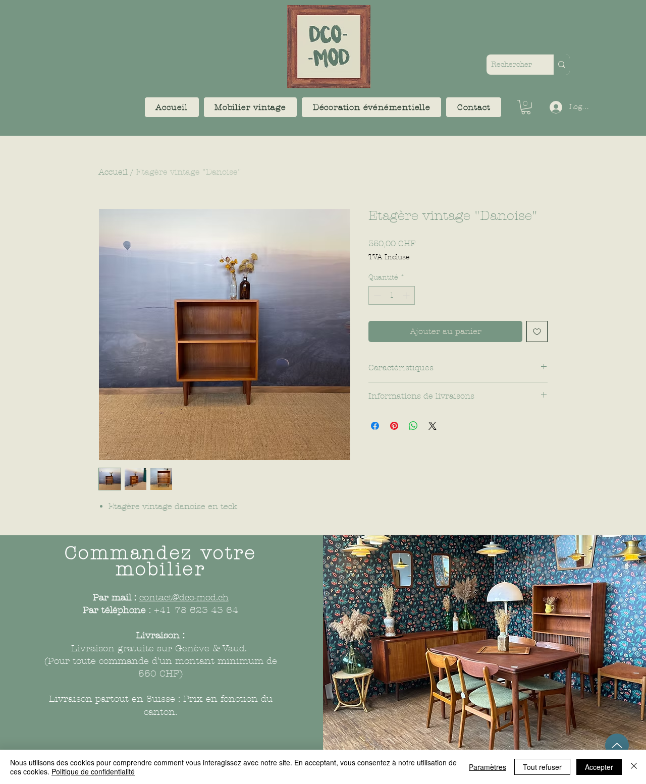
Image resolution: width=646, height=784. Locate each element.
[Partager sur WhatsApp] (413, 426)
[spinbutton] (392, 295)
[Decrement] (376, 295)
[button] (250, 107)
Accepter (599, 767)
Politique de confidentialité (93, 771)
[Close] (634, 767)
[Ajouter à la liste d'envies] (537, 331)
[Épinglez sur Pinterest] (394, 426)
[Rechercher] (562, 64)
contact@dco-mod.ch (184, 597)
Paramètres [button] (487, 767)
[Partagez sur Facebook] (375, 426)
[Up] (617, 745)
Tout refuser (542, 767)
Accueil (113, 172)
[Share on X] (432, 426)
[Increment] (407, 295)
